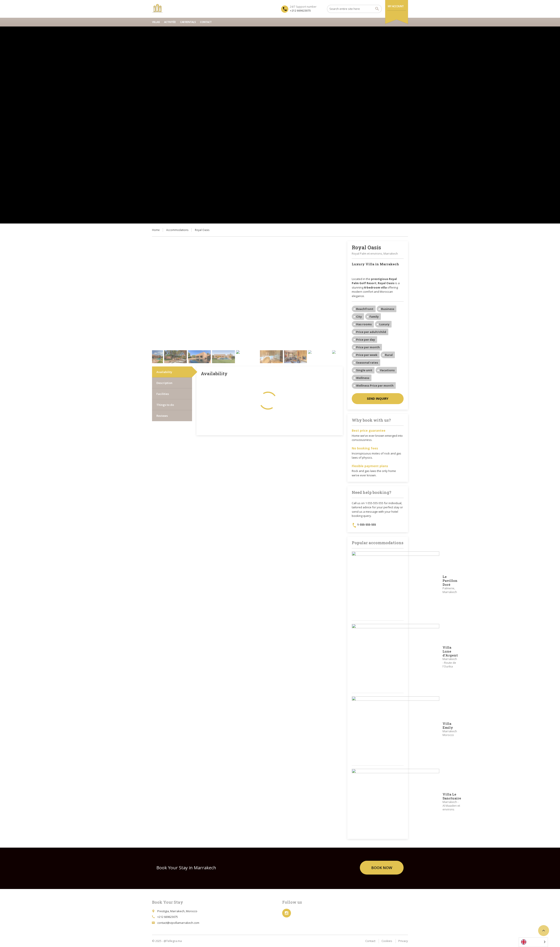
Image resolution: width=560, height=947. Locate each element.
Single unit (364, 370)
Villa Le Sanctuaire (452, 796)
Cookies (387, 941)
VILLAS (156, 22)
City (359, 317)
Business (387, 309)
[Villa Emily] (395, 729)
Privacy (403, 941)
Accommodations (177, 230)
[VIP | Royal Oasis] (157, 8)
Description (164, 383)
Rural (389, 355)
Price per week (366, 355)
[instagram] (286, 913)
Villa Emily (448, 725)
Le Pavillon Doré (450, 580)
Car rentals (188, 22)
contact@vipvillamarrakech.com (178, 923)
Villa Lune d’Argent (450, 651)
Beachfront (364, 309)
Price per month (368, 347)
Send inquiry (377, 398)
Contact (206, 22)
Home (156, 230)
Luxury (384, 324)
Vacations (387, 370)
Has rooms (364, 324)
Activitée (170, 22)
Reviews (162, 416)
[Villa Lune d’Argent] (395, 657)
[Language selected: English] (535, 942)
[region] (280, 125)
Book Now (381, 867)
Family (374, 317)
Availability (164, 372)
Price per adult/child (371, 332)
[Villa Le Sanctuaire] (395, 801)
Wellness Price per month (375, 385)
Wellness (362, 378)
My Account (396, 6)
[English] (533, 942)
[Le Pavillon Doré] (395, 584)
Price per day (365, 339)
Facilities (162, 394)
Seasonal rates (367, 362)
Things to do (165, 405)
